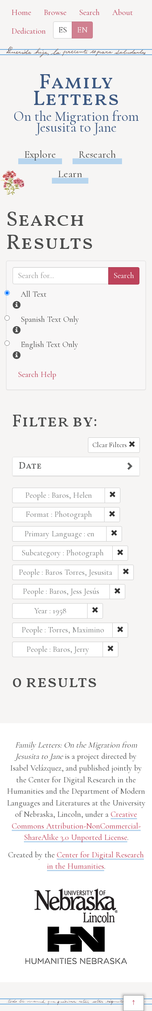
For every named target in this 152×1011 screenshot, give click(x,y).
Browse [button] (55, 12)
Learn (70, 173)
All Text (34, 294)
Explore (40, 154)
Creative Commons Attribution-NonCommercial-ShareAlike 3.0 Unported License (76, 826)
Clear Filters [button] (110, 445)
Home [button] (21, 12)
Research (97, 154)
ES (62, 30)
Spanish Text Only (50, 319)
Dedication (28, 31)
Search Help (37, 374)
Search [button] (89, 12)
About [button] (122, 12)
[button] (76, 466)
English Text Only (49, 344)
